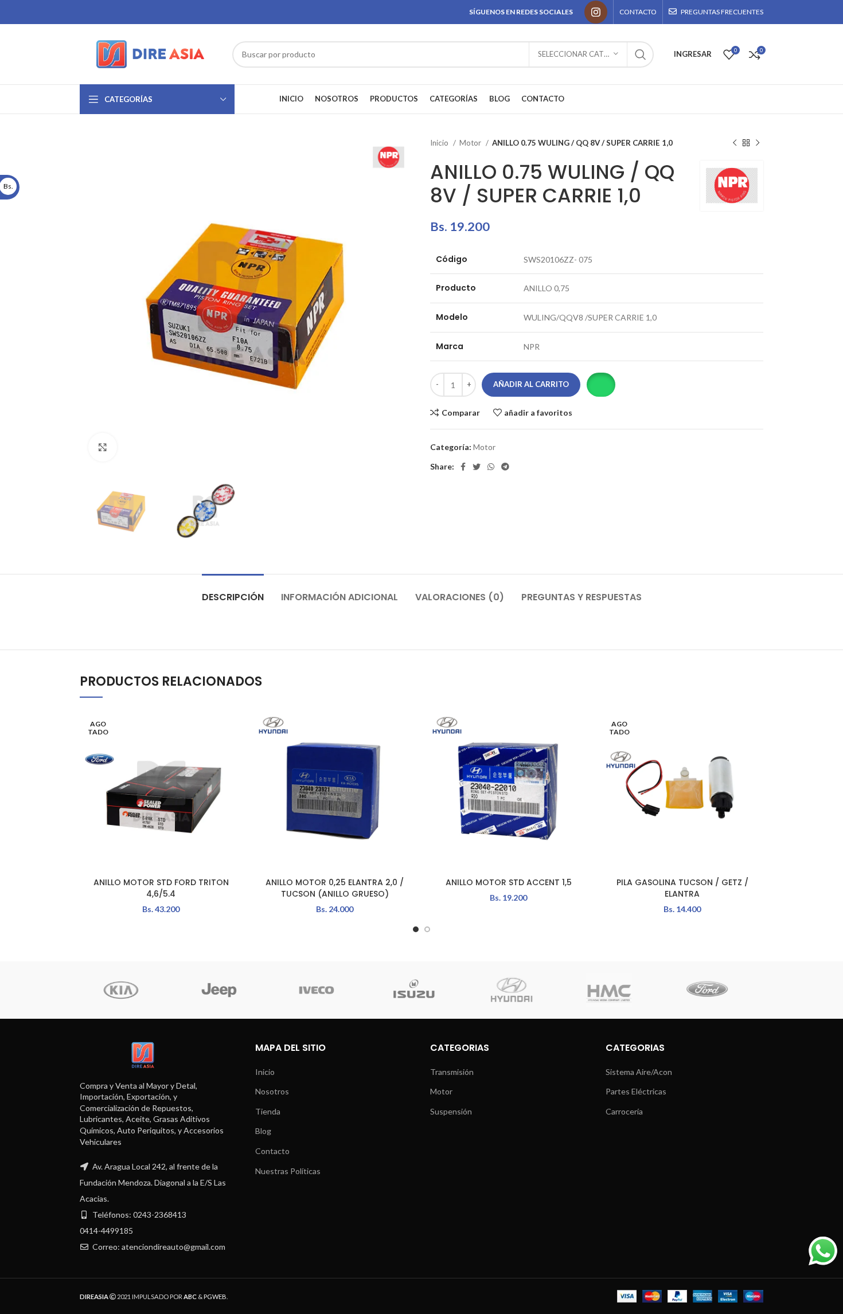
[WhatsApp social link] (491, 466)
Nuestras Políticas (288, 1171)
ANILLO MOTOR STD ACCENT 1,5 (509, 882)
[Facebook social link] (463, 466)
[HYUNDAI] (89, 990)
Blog (263, 1131)
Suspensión (451, 1111)
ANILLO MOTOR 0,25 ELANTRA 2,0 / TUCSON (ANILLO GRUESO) (335, 888)
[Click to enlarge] (102, 447)
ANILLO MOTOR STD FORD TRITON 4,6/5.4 (161, 888)
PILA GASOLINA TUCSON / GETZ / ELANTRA (682, 888)
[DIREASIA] (382, 990)
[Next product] (757, 143)
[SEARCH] (640, 54)
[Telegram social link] (505, 466)
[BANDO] (675, 990)
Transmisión (452, 1072)
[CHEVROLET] (480, 990)
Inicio (440, 142)
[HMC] (187, 990)
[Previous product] (734, 143)
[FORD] (284, 990)
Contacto (272, 1151)
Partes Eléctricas (636, 1091)
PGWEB (215, 1296)
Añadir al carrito (531, 384)
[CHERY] (577, 990)
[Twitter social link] (476, 466)
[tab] (233, 591)
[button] (600, 385)
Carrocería (624, 1111)
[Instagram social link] (595, 12)
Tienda (267, 1111)
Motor (471, 142)
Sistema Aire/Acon (639, 1072)
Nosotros (272, 1091)
